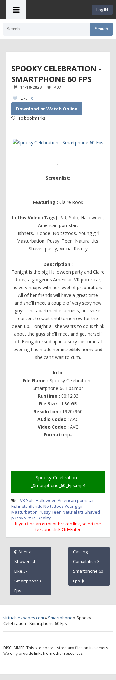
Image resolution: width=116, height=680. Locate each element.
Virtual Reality (37, 518)
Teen (57, 512)
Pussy (45, 512)
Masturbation (24, 512)
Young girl (74, 506)
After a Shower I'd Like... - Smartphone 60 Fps (29, 571)
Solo (30, 500)
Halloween (46, 500)
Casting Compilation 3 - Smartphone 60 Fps (88, 566)
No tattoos (54, 506)
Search (101, 28)
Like (27, 98)
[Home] (58, 9)
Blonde (36, 506)
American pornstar (76, 500)
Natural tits (73, 512)
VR (22, 500)
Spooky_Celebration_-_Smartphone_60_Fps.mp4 (58, 481)
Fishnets (19, 506)
